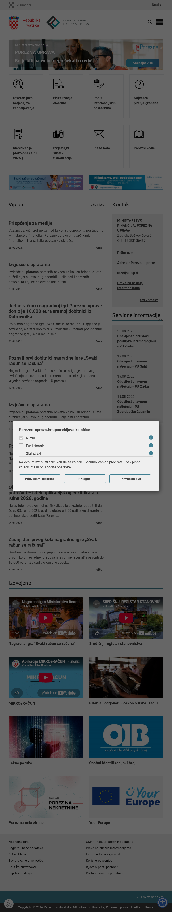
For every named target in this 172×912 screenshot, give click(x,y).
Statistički (33, 454)
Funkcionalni (36, 446)
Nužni (30, 438)
